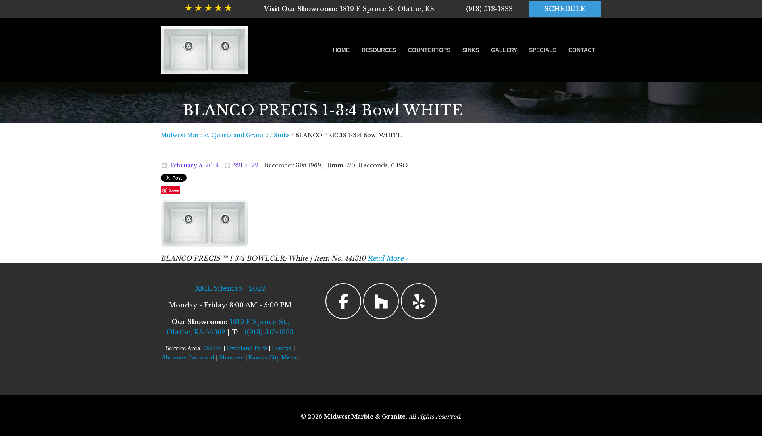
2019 (212, 165)
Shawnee (174, 358)
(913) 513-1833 (489, 9)
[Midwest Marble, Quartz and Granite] (204, 50)
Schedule (565, 9)
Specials (542, 50)
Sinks (470, 50)
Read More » (388, 258)
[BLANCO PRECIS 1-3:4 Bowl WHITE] (204, 222)
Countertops (429, 50)
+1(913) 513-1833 (267, 332)
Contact (581, 50)
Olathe (212, 348)
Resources (379, 50)
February (183, 165)
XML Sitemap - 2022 (230, 288)
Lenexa (282, 348)
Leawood (201, 358)
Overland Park (247, 348)
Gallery (504, 50)
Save (174, 190)
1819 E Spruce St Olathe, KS (349, 9)
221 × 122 (245, 165)
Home (341, 50)
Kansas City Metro (273, 358)
